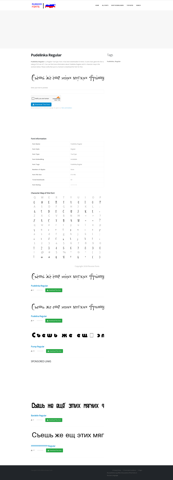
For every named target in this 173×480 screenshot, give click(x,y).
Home (97, 5)
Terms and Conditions (67, 108)
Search (138, 5)
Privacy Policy (117, 470)
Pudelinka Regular (39, 285)
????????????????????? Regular (43, 446)
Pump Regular (37, 346)
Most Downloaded (117, 5)
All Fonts (105, 5)
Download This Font (42, 104)
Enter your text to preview (39, 88)
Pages (140, 470)
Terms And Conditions (130, 470)
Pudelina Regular (39, 316)
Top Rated (130, 5)
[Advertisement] (86, 29)
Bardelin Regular (38, 415)
